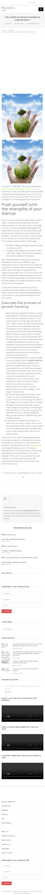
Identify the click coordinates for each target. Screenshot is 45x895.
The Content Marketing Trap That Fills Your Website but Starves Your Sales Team (27, 645)
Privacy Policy (7, 853)
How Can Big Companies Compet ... (15, 562)
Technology (6, 806)
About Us (5, 831)
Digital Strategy (11, 473)
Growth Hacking (36, 473)
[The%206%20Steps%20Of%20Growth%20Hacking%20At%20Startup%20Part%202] (11, 488)
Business (5, 810)
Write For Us (6, 840)
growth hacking (34, 360)
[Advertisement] (22, 65)
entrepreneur (35, 445)
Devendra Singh (34, 23)
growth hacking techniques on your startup (19, 189)
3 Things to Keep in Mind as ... (12, 551)
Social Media (6, 823)
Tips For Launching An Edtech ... (14, 539)
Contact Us (6, 844)
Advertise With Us (8, 836)
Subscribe (5, 848)
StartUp (8, 23)
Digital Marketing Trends (31, 510)
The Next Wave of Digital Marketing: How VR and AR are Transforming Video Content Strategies (27, 653)
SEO (3, 818)
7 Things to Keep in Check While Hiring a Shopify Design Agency (26, 662)
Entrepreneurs (23, 473)
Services (5, 814)
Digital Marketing (9, 801)
